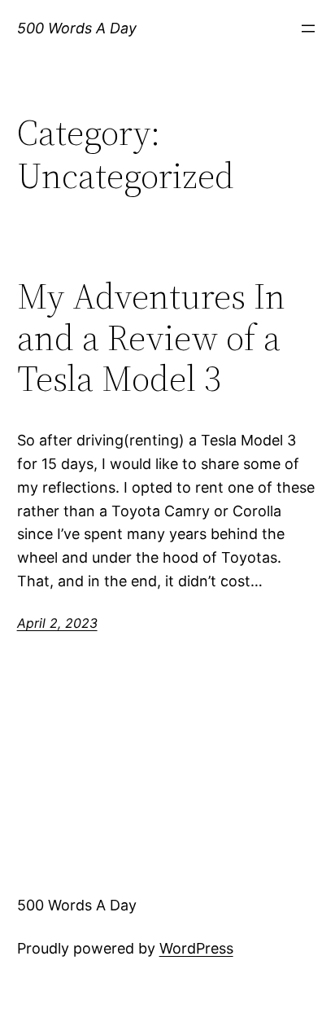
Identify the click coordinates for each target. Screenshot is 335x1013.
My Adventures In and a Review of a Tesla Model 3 (151, 338)
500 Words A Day (77, 28)
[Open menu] (308, 28)
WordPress (196, 948)
